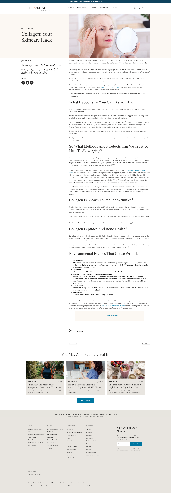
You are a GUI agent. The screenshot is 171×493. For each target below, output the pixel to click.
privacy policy (137, 450)
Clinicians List (51, 443)
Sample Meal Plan (53, 440)
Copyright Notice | (33, 482)
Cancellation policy (113, 485)
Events (69, 444)
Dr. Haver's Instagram (93, 441)
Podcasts (69, 441)
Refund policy (59, 485)
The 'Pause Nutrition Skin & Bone (113, 305)
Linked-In (89, 449)
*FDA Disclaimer (111, 315)
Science (49, 448)
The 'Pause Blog (52, 434)
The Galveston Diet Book (35, 443)
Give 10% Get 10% (72, 449)
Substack (89, 432)
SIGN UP (136, 444)
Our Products (32, 437)
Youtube (88, 444)
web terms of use (128, 450)
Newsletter (89, 435)
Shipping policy (89, 485)
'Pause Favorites (33, 440)
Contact (69, 455)
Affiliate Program (72, 446)
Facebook (89, 446)
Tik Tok (88, 429)
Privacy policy (68, 485)
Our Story (70, 429)
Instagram (89, 438)
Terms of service (78, 485)
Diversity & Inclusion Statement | (68, 482)
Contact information (100, 485)
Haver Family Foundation (74, 432)
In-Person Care (71, 435)
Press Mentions (91, 452)
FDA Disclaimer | (54, 482)
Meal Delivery (32, 445)
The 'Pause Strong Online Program (55, 430)
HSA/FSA (69, 452)
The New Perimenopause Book (35, 430)
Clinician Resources (53, 445)
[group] (45, 378)
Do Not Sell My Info (83, 482)
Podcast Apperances (92, 455)
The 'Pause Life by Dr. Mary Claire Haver (43, 485)
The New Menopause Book (36, 434)
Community (50, 437)
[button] (82, 8)
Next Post (146, 344)
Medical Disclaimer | (44, 482)
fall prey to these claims (110, 87)
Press (68, 438)
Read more (85, 400)
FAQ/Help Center (72, 458)
